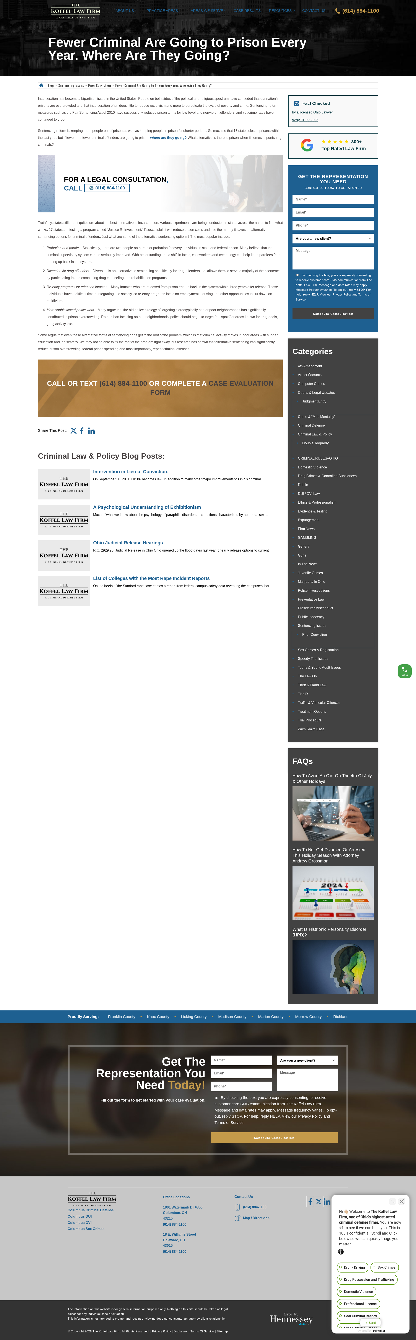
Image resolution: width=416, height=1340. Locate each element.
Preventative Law (311, 599)
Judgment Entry (314, 401)
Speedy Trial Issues (313, 658)
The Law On (307, 676)
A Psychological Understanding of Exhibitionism (147, 507)
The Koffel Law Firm (106, 1331)
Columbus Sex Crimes (86, 1229)
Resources (280, 11)
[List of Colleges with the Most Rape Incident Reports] (64, 591)
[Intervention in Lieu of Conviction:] (64, 484)
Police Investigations (314, 590)
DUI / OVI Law (309, 494)
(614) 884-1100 (110, 188)
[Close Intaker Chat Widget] (401, 1201)
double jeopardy (315, 443)
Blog (50, 86)
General (304, 546)
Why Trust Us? (305, 120)
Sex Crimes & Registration (318, 650)
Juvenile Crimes (310, 573)
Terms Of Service (202, 1331)
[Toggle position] (392, 1201)
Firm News (306, 529)
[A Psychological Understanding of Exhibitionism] (64, 520)
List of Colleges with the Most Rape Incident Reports (151, 578)
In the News (307, 564)
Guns (302, 555)
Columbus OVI (79, 1223)
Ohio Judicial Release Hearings (128, 542)
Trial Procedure (310, 720)
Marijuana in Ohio (311, 581)
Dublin (303, 485)
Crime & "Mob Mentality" (316, 417)
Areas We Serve (207, 11)
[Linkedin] (91, 430)
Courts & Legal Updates (316, 392)
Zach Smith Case (311, 729)
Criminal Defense (311, 425)
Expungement (308, 520)
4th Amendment (310, 366)
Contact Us (313, 11)
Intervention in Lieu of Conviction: (131, 471)
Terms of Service (229, 1122)
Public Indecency (311, 617)
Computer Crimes (311, 384)
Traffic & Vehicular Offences (319, 702)
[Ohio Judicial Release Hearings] (64, 555)
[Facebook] (81, 430)
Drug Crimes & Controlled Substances (327, 476)
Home (41, 85)
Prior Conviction (99, 86)
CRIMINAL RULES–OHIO (318, 458)
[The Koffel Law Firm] (75, 11)
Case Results (247, 11)
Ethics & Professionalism (317, 502)
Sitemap (222, 1331)
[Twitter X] (73, 430)
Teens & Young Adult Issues (319, 667)
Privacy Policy (342, 294)
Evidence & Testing (313, 511)
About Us (124, 11)
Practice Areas (162, 11)
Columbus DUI (80, 1216)
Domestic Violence (312, 467)
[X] (318, 1201)
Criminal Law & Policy (315, 434)
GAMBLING (307, 537)
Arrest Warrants (310, 375)
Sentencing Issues (71, 86)
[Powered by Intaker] (379, 1331)
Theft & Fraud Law (312, 685)
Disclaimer (181, 1331)
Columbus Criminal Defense (91, 1210)
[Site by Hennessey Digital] (291, 1320)
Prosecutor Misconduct (315, 608)
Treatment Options (312, 711)
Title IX (303, 694)
